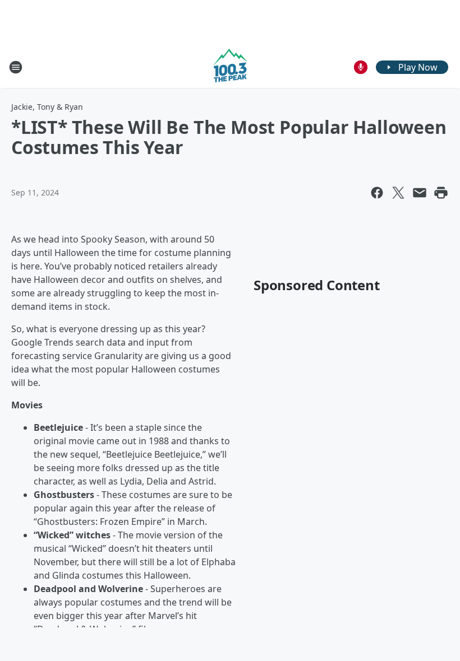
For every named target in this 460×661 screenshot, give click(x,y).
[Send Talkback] (360, 67)
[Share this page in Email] (419, 193)
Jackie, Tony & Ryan (47, 106)
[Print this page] (441, 193)
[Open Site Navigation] (15, 67)
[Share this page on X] (398, 193)
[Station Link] (230, 67)
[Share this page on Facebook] (377, 193)
